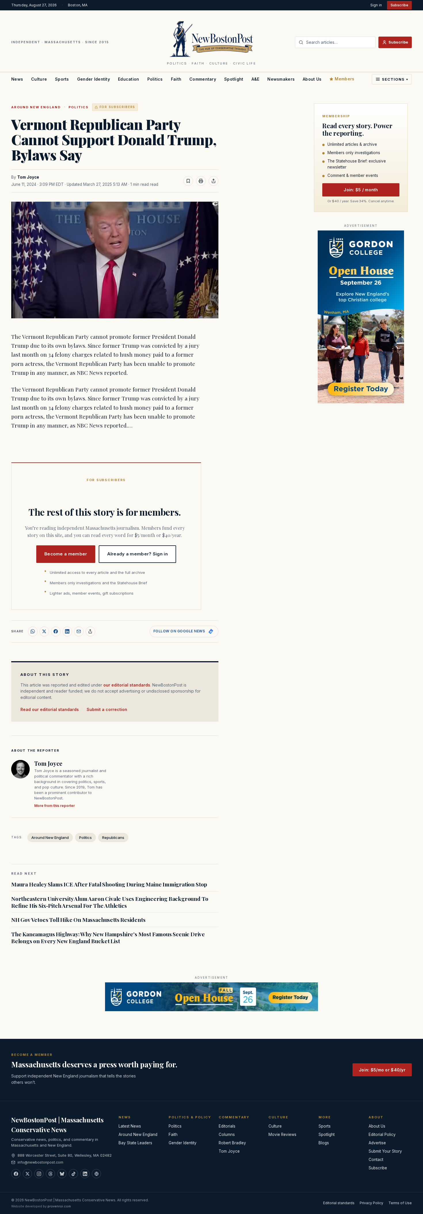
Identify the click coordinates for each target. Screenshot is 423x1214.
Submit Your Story (385, 1151)
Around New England (36, 107)
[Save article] (188, 181)
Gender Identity (93, 79)
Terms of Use (400, 1203)
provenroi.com (59, 1206)
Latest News (130, 1126)
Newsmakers (281, 79)
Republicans (113, 837)
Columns (227, 1134)
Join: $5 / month (361, 189)
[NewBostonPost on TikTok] (73, 1173)
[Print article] (201, 181)
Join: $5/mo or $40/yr (382, 1069)
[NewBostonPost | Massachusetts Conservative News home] (211, 38)
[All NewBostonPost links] (96, 1173)
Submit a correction (107, 709)
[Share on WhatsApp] (33, 631)
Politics (155, 79)
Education (128, 79)
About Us (312, 79)
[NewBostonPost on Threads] (50, 1173)
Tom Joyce (28, 177)
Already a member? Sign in (137, 554)
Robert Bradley (232, 1143)
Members (344, 78)
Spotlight (233, 79)
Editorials (227, 1126)
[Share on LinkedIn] (67, 631)
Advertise (377, 1143)
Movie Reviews (282, 1134)
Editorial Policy (382, 1134)
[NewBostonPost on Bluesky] (61, 1173)
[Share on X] (44, 631)
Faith (176, 79)
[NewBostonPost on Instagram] (38, 1173)
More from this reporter (54, 805)
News (17, 79)
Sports (62, 79)
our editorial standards (126, 684)
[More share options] (90, 631)
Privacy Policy (371, 1203)
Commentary (202, 79)
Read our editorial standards (49, 709)
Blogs (324, 1143)
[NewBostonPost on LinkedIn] (84, 1173)
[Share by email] (79, 631)
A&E (255, 79)
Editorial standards (339, 1203)
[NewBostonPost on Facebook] (15, 1173)
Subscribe (399, 5)
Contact (376, 1159)
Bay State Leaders (135, 1143)
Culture (39, 79)
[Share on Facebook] (56, 631)
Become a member (65, 554)
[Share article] (213, 181)
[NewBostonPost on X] (27, 1173)
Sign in (376, 5)
